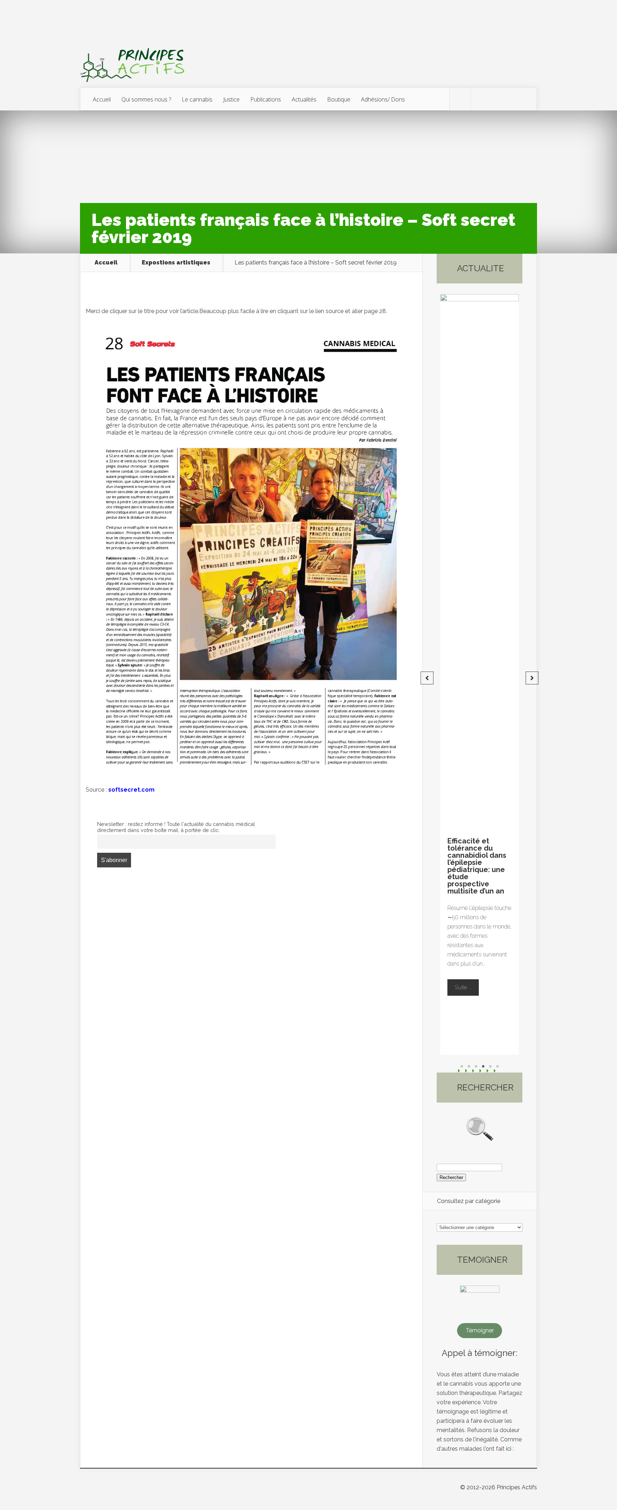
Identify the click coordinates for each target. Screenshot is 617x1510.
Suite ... (481, 980)
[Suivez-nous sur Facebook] (482, 99)
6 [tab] (497, 1066)
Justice (231, 99)
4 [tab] (483, 1066)
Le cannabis (197, 99)
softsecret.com (131, 789)
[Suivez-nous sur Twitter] (460, 99)
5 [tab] (490, 1066)
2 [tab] (468, 1066)
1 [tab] (461, 1066)
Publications (265, 99)
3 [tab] (476, 1066)
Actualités (304, 99)
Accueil (102, 99)
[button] (427, 678)
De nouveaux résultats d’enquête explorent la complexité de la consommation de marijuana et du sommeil (493, 866)
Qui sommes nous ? (146, 99)
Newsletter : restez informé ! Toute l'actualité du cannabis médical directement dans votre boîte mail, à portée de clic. (176, 827)
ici (508, 1448)
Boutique (338, 99)
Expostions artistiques (176, 263)
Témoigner (480, 1330)
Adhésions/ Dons (383, 99)
